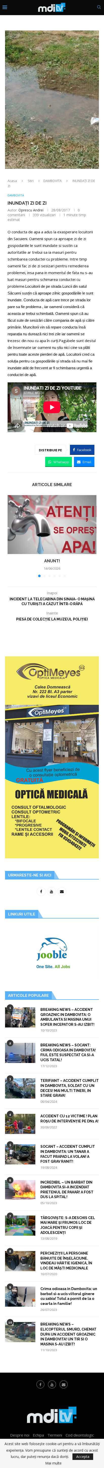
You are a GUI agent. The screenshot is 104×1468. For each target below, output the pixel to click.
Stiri (31, 180)
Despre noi (19, 1435)
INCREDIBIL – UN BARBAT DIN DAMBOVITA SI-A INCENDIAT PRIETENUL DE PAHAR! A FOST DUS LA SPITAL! (66, 1189)
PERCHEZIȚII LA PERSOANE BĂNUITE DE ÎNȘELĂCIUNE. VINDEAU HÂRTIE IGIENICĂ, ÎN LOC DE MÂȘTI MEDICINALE (66, 1260)
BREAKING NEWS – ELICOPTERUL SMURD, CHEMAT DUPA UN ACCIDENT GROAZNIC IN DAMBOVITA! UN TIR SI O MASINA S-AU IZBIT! (68, 1334)
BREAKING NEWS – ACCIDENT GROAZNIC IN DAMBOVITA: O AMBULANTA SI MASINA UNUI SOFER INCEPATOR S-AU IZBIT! (67, 1017)
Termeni (54, 1435)
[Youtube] (52, 1384)
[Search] (98, 7)
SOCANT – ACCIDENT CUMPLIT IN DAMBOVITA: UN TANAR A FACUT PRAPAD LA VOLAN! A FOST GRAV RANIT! (67, 1154)
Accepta (82, 1456)
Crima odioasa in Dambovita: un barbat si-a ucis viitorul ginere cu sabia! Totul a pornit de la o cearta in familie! (68, 1296)
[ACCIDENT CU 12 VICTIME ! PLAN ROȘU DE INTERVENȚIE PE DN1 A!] (20, 1124)
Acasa (12, 180)
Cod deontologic (80, 1435)
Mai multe (53, 1463)
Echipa (38, 1435)
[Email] (64, 1384)
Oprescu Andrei (30, 210)
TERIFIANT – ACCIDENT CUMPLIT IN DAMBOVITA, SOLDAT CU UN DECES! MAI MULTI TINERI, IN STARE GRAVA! (69, 1088)
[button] (12, 536)
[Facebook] (40, 1384)
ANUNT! (52, 561)
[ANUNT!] (52, 524)
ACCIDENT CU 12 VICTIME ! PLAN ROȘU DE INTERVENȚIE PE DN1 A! (69, 1118)
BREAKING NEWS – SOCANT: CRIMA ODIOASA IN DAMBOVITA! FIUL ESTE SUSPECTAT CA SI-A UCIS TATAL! (68, 1052)
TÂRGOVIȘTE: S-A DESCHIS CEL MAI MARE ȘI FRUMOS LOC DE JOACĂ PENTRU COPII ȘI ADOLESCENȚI (67, 1225)
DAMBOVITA (52, 180)
